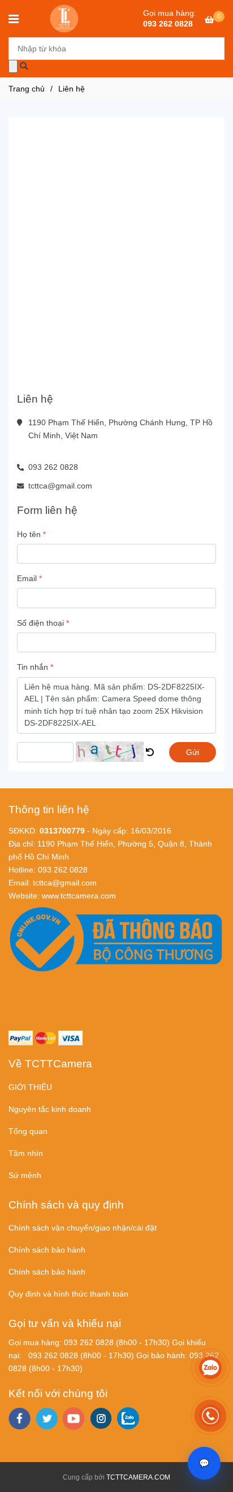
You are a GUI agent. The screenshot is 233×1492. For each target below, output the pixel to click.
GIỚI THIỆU (30, 1087)
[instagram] (101, 1418)
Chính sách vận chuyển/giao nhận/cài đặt (82, 1227)
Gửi (192, 752)
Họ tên (29, 534)
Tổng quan (28, 1131)
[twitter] (47, 1418)
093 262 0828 (168, 23)
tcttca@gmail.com (60, 485)
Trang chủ (26, 88)
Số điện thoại (40, 622)
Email (27, 578)
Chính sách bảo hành (46, 1249)
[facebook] (19, 1418)
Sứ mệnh (24, 1175)
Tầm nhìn (25, 1153)
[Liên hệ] (65, 19)
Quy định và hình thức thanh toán (68, 1293)
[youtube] (74, 1418)
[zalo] (128, 1418)
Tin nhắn (32, 666)
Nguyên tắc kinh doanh (49, 1109)
